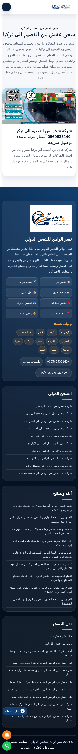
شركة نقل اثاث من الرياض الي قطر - (51, 450)
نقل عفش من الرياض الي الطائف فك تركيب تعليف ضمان (40, 689)
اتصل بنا (25, 747)
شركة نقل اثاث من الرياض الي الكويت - (49, 458)
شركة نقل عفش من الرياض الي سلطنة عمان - (45, 473)
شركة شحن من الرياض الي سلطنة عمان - (48, 465)
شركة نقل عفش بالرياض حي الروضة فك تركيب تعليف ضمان (41, 718)
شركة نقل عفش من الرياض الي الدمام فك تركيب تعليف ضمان (40, 706)
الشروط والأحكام (44, 747)
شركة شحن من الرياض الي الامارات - (50, 435)
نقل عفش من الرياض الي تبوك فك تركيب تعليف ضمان (41, 662)
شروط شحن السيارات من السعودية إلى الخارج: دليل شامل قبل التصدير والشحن (42, 554)
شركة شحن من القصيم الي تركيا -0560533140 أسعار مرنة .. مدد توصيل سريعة (43, 136)
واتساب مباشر (31, 361)
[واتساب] (6, 746)
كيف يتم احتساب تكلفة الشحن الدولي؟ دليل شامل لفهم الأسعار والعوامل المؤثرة (41, 566)
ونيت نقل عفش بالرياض (58, 643)
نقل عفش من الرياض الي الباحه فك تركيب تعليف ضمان (40, 696)
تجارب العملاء (12, 711)
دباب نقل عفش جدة (61, 636)
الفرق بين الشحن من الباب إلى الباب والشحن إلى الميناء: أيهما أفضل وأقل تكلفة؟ (40, 589)
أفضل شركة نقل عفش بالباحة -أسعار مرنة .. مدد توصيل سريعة (40, 653)
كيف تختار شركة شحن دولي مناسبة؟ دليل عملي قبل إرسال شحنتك (42, 543)
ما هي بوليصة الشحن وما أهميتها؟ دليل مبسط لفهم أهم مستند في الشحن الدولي (42, 531)
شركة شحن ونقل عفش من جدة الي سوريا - (47, 413)
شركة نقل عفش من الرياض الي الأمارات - (48, 421)
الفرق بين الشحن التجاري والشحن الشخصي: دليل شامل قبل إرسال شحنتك (41, 519)
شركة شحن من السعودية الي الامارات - (49, 428)
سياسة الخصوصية (16, 741)
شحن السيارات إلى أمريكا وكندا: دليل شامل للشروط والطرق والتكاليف (42, 507)
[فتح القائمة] (6, 7)
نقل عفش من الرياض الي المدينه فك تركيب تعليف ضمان (40, 681)
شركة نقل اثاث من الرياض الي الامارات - (49, 443)
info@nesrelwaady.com (53, 372)
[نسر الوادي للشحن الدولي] (61, 7)
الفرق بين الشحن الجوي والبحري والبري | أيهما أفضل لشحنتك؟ (42, 601)
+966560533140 (58, 361)
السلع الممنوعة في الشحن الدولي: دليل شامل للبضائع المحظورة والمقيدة (42, 578)
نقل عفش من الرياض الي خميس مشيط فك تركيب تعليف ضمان (40, 672)
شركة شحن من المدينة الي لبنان (54, 406)
